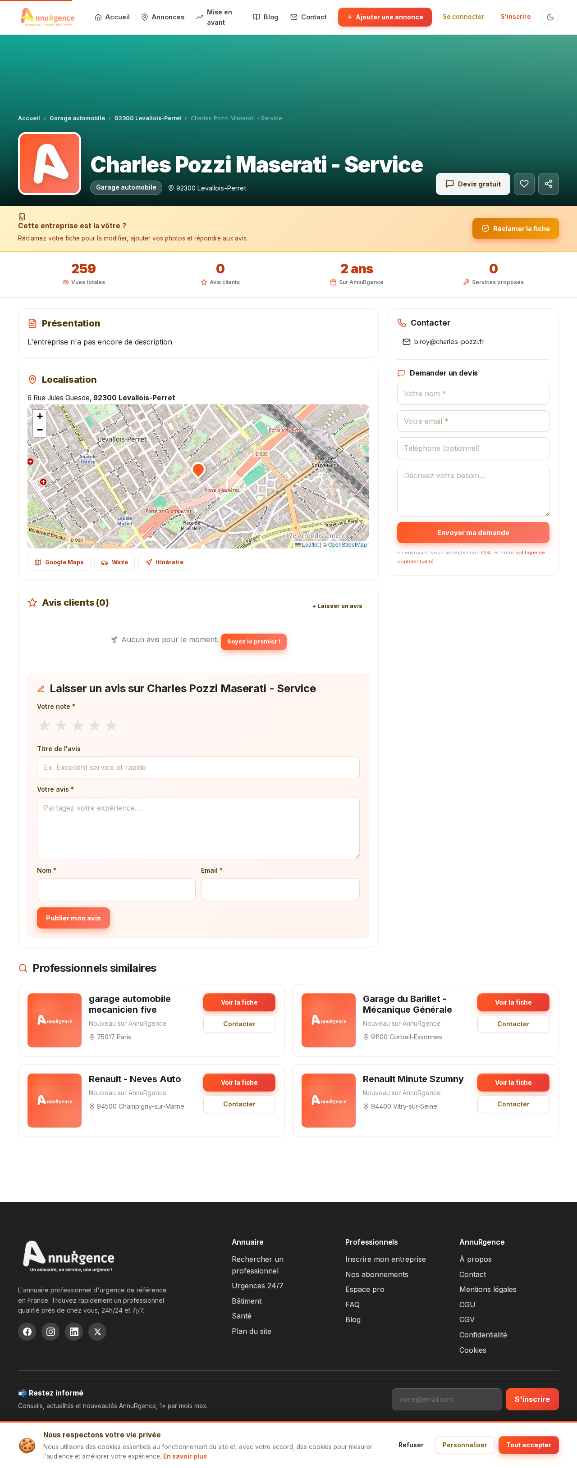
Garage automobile (77, 118)
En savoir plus (185, 1456)
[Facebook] (27, 1332)
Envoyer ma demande (473, 532)
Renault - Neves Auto (135, 1079)
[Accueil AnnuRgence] (47, 17)
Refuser (411, 1445)
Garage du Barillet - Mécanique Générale (407, 1004)
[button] (198, 469)
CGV (467, 1319)
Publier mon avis (73, 918)
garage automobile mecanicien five (130, 1004)
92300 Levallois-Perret (147, 118)
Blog (353, 1319)
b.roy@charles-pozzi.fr (449, 341)
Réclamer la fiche (521, 228)
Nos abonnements (376, 1274)
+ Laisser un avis (337, 606)
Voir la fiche (239, 1002)
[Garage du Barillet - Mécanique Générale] (329, 1020)
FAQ (352, 1304)
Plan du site (251, 1331)
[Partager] (548, 184)
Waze (120, 562)
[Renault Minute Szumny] (329, 1101)
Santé (242, 1315)
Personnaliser (465, 1445)
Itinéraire (169, 562)
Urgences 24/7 (258, 1285)
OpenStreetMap (347, 544)
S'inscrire (516, 16)
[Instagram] (50, 1332)
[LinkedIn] (74, 1332)
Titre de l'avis (59, 748)
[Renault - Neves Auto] (54, 1101)
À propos (475, 1259)
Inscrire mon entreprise (385, 1259)
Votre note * (56, 706)
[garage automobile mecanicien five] (54, 1020)
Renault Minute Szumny (413, 1079)
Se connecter (464, 16)
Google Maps (64, 562)
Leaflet (310, 544)
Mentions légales (488, 1289)
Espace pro (365, 1289)
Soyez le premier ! (253, 641)
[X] (97, 1332)
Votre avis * (55, 789)
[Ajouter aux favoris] (524, 184)
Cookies (472, 1350)
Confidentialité (483, 1334)
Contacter (239, 1024)
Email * (212, 870)
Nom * (46, 870)
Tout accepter (528, 1445)
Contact (472, 1274)
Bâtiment (246, 1300)
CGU (487, 552)
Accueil (29, 118)
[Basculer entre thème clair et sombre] (550, 17)
